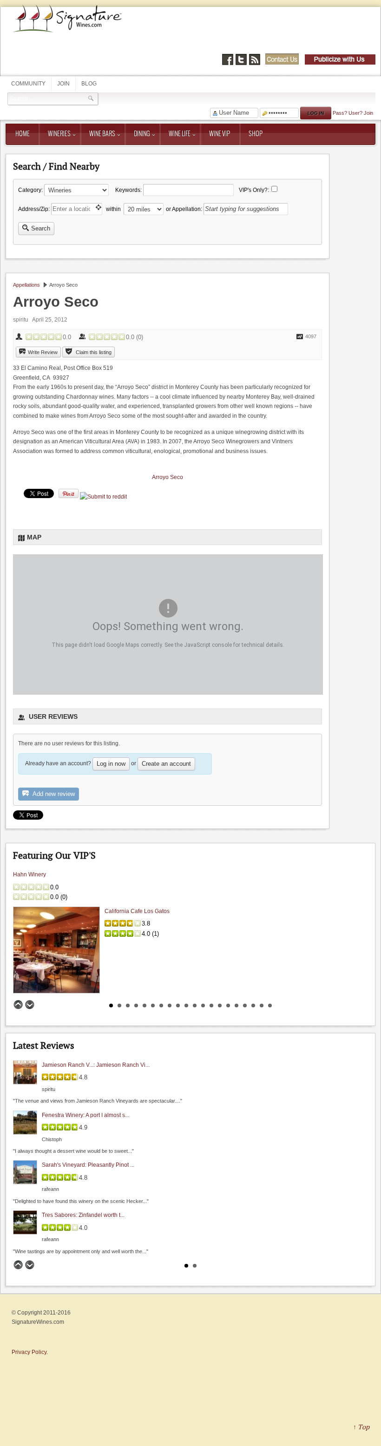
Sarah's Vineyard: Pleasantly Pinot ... (88, 1165)
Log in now (111, 763)
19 (261, 1005)
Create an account (166, 763)
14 (220, 1005)
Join (63, 83)
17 (245, 1005)
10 (186, 1005)
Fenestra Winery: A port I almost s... (85, 1114)
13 (211, 1005)
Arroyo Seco (167, 477)
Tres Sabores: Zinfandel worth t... (83, 1215)
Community (28, 83)
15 (228, 1005)
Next (30, 1004)
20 (270, 1005)
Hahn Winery (29, 874)
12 (203, 1005)
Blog (89, 83)
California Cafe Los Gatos (137, 911)
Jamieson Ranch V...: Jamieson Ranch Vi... (96, 1065)
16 (236, 1005)
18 (253, 1005)
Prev (18, 1004)
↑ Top (361, 1426)
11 (195, 1005)
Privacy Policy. (30, 1352)
